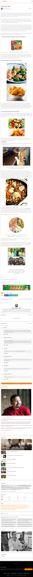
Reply (5, 334)
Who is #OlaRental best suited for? (11, 471)
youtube (9, 499)
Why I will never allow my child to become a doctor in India (15, 455)
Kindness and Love (18, 506)
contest (16, 279)
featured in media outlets (26, 422)
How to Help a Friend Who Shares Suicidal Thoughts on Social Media (9, 522)
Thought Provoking (4, 509)
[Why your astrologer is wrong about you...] (3, 452)
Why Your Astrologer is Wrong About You (7, 524)
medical (9, 509)
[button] (32, 1)
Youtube (15, 428)
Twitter (11, 295)
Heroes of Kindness (4, 506)
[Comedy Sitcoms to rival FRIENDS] (3, 460)
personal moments (13, 509)
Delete (7, 334)
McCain (8, 279)
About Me (8, 573)
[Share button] (19, 295)
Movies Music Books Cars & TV (26, 506)
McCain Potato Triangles (4, 103)
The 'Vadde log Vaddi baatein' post (11, 475)
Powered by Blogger (4, 513)
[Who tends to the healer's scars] (3, 464)
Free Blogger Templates (13, 575)
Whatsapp (16, 295)
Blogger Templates (24, 575)
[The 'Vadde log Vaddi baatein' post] (3, 476)
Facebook (6, 295)
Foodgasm (4, 4)
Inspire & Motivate (10, 506)
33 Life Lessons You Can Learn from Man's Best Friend (25, 524)
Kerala (14, 506)
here (11, 426)
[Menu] (1, 1)
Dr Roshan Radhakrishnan (16, 308)
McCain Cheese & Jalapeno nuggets (6, 52)
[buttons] (14, 563)
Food (7, 293)
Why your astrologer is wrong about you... (12, 451)
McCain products (21, 208)
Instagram (12, 428)
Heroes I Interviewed (26, 573)
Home (1, 4)
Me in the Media (20, 573)
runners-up (13, 281)
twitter (25, 499)
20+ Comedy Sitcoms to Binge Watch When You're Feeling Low (15, 467)
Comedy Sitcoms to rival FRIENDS (11, 459)
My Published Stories (14, 573)
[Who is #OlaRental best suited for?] (3, 472)
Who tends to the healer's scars (11, 463)
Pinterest (9, 428)
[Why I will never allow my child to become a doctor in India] (3, 456)
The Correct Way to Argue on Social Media (23, 522)
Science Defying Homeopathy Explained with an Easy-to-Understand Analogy (25, 526)
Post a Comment (16, 383)
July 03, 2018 (5, 328)
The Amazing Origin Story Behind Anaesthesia (8, 526)
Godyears (4, 1)
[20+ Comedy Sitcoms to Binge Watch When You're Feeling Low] (3, 468)
